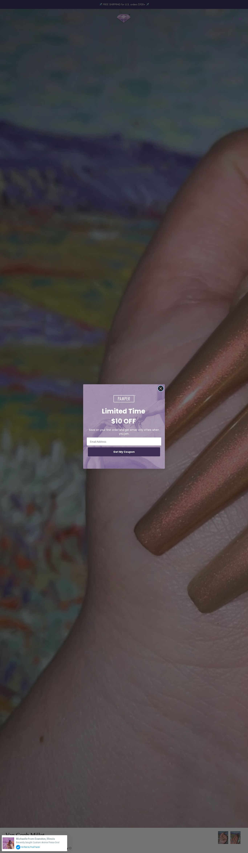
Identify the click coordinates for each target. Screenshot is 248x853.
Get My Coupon (124, 452)
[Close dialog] (160, 388)
